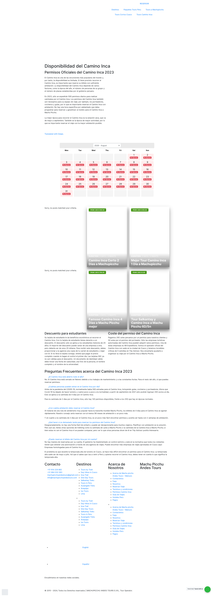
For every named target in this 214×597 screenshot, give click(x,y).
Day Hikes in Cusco (89, 472)
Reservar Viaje (119, 486)
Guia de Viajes (119, 494)
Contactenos (118, 478)
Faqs (115, 481)
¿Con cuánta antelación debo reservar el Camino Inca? (71, 408)
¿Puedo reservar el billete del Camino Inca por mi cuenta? (72, 439)
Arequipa (84, 488)
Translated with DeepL (54, 134)
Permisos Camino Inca (122, 492)
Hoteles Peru (118, 497)
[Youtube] (84, 583)
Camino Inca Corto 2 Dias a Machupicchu (104, 262)
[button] (107, 376)
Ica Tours (84, 491)
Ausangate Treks (88, 486)
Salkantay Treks (87, 480)
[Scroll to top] (5, 592)
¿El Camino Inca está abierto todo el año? (66, 377)
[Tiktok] (59, 583)
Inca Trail (84, 475)
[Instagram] (66, 583)
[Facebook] (47, 583)
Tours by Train (87, 469)
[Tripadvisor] (72, 583)
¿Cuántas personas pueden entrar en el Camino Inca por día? (74, 386)
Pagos (115, 500)
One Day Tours (87, 478)
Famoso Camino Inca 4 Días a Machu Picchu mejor (105, 322)
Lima (83, 494)
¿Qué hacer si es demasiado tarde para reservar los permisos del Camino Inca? (81, 422)
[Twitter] (53, 583)
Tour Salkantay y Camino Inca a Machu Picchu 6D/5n (147, 322)
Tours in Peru (86, 483)
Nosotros (116, 484)
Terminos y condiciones (123, 489)
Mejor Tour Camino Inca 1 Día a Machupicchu (148, 262)
